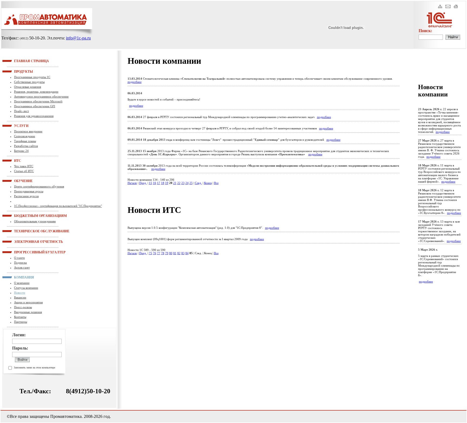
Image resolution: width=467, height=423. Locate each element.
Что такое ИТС (23, 166)
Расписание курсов (26, 196)
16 (154, 182)
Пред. (143, 182)
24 (187, 182)
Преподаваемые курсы (28, 191)
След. (198, 182)
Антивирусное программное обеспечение (41, 96)
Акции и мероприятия (28, 302)
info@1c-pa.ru (78, 38)
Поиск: (425, 30)
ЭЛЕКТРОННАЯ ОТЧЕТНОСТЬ (21, 241)
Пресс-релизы (23, 307)
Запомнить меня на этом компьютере (34, 367)
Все (216, 182)
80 (170, 253)
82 (179, 253)
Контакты (20, 316)
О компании (21, 282)
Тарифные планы (25, 141)
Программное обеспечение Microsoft (38, 101)
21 (174, 182)
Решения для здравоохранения (34, 116)
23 (183, 182)
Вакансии (20, 297)
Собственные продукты (29, 81)
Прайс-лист (21, 111)
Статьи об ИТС (24, 171)
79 (166, 253)
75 (150, 253)
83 (183, 253)
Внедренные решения (28, 312)
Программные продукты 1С (32, 77)
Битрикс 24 (21, 150)
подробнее (135, 81)
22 (179, 182)
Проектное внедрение (28, 131)
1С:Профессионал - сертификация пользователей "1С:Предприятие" (58, 205)
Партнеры (20, 321)
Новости (19, 292)
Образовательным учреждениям (35, 221)
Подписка (20, 262)
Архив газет (22, 267)
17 (158, 182)
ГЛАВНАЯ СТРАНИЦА (21, 60)
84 (187, 253)
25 (191, 182)
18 (162, 182)
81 (174, 253)
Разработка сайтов (26, 145)
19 (166, 182)
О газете (19, 257)
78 (162, 253)
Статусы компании (26, 287)
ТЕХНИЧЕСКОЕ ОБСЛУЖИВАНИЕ (21, 231)
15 (150, 182)
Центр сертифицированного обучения (39, 186)
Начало (132, 182)
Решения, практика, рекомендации (36, 91)
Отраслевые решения (27, 86)
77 (158, 253)
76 (154, 253)
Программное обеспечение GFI (34, 106)
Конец (208, 182)
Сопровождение (24, 136)
